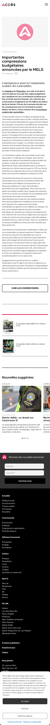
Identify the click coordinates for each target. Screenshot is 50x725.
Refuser (25, 708)
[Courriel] (16, 73)
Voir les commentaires (25, 288)
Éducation (21, 91)
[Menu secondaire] (46, 4)
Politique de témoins (14, 722)
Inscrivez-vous (25, 481)
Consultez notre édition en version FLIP (31, 324)
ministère (9, 91)
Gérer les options (25, 716)
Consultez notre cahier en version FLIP (30, 345)
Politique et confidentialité (32, 722)
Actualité (6, 384)
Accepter (25, 701)
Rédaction (9, 73)
